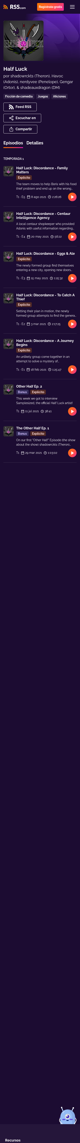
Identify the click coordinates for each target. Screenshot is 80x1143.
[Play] (72, 197)
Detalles (34, 142)
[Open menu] (72, 7)
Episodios (13, 142)
